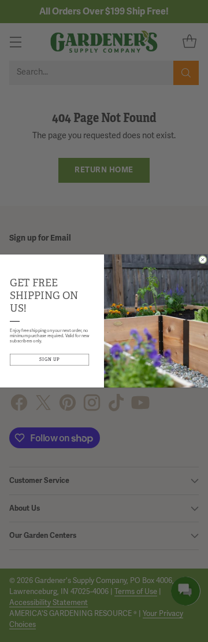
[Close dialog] (203, 260)
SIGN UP (49, 359)
